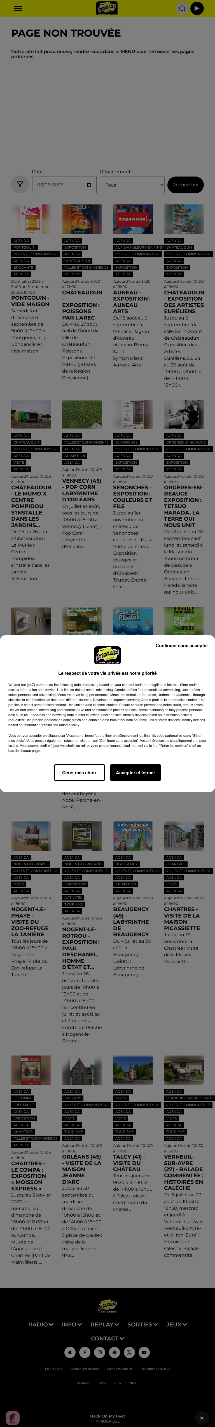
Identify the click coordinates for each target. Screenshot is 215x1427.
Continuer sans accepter (182, 645)
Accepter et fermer (135, 772)
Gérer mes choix (79, 772)
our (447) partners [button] (34, 684)
